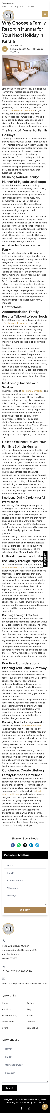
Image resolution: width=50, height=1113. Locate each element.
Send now (25, 910)
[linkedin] (31, 845)
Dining (5, 1027)
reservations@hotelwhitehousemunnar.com (24, 983)
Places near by (9, 1015)
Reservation (8, 1021)
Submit (9, 1088)
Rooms (30, 1015)
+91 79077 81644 (9, 6)
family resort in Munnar (22, 110)
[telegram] (37, 845)
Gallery (30, 1003)
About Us (6, 1009)
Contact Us (32, 1027)
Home (5, 1003)
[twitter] (25, 845)
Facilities (31, 1021)
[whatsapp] (19, 845)
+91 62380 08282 (26, 6)
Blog (29, 1009)
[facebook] (13, 845)
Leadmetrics (38, 1102)
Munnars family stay (12, 567)
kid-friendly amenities (32, 390)
